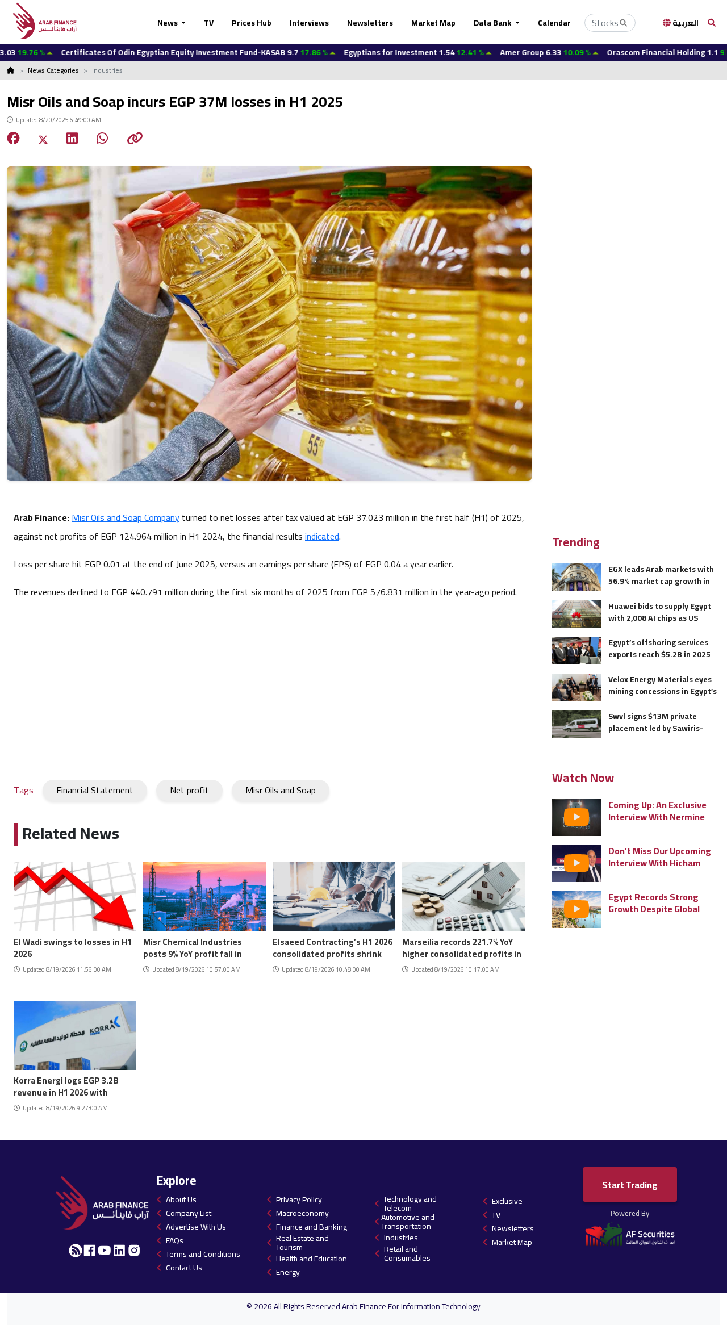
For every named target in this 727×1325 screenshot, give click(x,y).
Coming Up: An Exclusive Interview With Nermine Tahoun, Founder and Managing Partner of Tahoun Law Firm (657, 810)
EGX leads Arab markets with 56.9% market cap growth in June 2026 (661, 575)
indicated (322, 536)
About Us (181, 1199)
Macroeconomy (302, 1213)
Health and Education (311, 1258)
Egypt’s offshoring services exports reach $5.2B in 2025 (659, 648)
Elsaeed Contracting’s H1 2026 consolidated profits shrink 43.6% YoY (332, 946)
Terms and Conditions (203, 1254)
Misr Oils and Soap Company (125, 517)
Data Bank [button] (493, 22)
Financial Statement (94, 790)
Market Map (433, 22)
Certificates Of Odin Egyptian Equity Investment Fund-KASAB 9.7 (147, 52)
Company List (188, 1213)
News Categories (53, 70)
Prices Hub (251, 22)
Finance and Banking (311, 1226)
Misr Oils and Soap (280, 790)
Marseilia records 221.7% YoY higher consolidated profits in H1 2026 (461, 946)
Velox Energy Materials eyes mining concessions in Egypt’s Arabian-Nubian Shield (662, 685)
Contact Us (184, 1267)
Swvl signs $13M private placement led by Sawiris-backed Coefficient (655, 722)
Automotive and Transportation (407, 1222)
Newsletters (370, 22)
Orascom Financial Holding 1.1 (628, 52)
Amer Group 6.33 (498, 52)
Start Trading (630, 1184)
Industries (401, 1237)
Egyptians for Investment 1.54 (367, 52)
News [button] (168, 22)
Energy (288, 1272)
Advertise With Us (196, 1226)
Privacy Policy (299, 1199)
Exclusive (507, 1201)
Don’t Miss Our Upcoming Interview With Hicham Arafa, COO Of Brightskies (661, 856)
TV (209, 22)
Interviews (309, 22)
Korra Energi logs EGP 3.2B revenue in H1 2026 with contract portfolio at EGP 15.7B (66, 1085)
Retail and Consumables (407, 1253)
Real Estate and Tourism (302, 1243)
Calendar (554, 22)
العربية (685, 22)
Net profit (189, 790)
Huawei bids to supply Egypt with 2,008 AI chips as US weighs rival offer (659, 612)
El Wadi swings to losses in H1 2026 (73, 946)
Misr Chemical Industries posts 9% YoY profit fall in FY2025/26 (192, 946)
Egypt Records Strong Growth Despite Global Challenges (654, 902)
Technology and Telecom (410, 1203)
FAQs (174, 1240)
